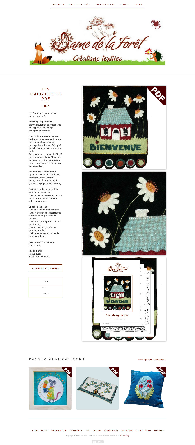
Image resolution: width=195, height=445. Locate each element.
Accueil (35, 430)
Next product (160, 359)
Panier (138, 4)
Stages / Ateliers (111, 430)
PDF (88, 430)
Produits (58, 4)
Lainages (97, 430)
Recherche (158, 430)
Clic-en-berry (124, 436)
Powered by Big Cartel (98, 441)
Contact (124, 4)
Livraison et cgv (104, 4)
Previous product (145, 359)
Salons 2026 (126, 430)
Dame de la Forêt (79, 4)
